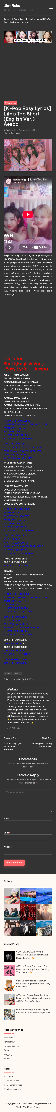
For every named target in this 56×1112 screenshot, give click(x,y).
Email (7, 832)
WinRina (12, 689)
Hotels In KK (9, 1041)
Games (7, 1050)
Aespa (7, 673)
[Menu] (50, 7)
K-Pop (17, 673)
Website (8, 846)
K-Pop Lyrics (10, 103)
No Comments (14, 133)
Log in (10, 1076)
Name (7, 818)
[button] (13, 727)
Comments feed (14, 1084)
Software (8, 1037)
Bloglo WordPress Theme (28, 1107)
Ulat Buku (12, 6)
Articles (7, 1058)
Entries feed (13, 1080)
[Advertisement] (28, 72)
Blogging (8, 1054)
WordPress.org (14, 1089)
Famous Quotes (11, 1046)
